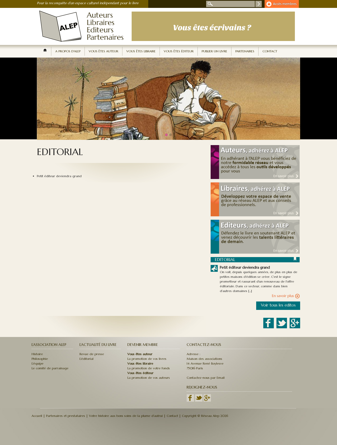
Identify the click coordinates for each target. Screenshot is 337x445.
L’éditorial (86, 359)
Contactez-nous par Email (206, 378)
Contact (269, 51)
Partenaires (244, 51)
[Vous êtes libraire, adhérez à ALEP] (253, 215)
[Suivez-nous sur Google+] (207, 400)
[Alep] (83, 44)
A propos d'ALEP (68, 51)
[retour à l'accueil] (45, 51)
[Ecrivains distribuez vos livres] (213, 41)
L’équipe (37, 363)
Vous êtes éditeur (179, 51)
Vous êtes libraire (141, 51)
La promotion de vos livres (146, 359)
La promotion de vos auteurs (148, 378)
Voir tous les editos (278, 305)
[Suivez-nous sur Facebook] (191, 400)
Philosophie (40, 359)
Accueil (37, 416)
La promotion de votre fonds (148, 368)
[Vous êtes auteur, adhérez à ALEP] (253, 178)
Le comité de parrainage (50, 368)
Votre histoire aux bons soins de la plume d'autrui (126, 416)
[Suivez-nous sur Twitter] (198, 400)
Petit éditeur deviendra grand (59, 176)
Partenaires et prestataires (65, 416)
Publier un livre (214, 51)
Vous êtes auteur (103, 51)
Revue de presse (92, 354)
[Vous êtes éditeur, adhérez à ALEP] (253, 252)
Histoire (37, 354)
